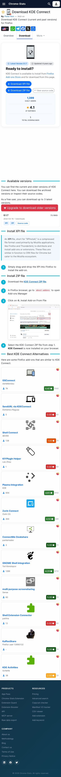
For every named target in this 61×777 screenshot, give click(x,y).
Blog (4, 743)
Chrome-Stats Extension (13, 698)
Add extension (38, 716)
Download (24, 35)
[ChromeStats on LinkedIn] (4, 762)
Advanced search (40, 698)
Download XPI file (20, 83)
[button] (4, 4)
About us (6, 734)
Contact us (7, 747)
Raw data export (9, 720)
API (3, 711)
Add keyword (38, 720)
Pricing (35, 694)
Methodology (8, 739)
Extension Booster (10, 707)
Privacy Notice (8, 756)
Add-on (21, 16)
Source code (23, 223)
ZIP (12, 223)
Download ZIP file (20, 90)
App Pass (6, 694)
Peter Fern (9, 16)
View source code (45, 90)
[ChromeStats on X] (16, 762)
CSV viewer (37, 711)
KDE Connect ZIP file (35, 281)
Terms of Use (8, 752)
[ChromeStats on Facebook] (10, 762)
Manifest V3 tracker (41, 707)
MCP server (7, 716)
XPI (6, 223)
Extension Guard (9, 703)
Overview (9, 35)
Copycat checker (40, 703)
